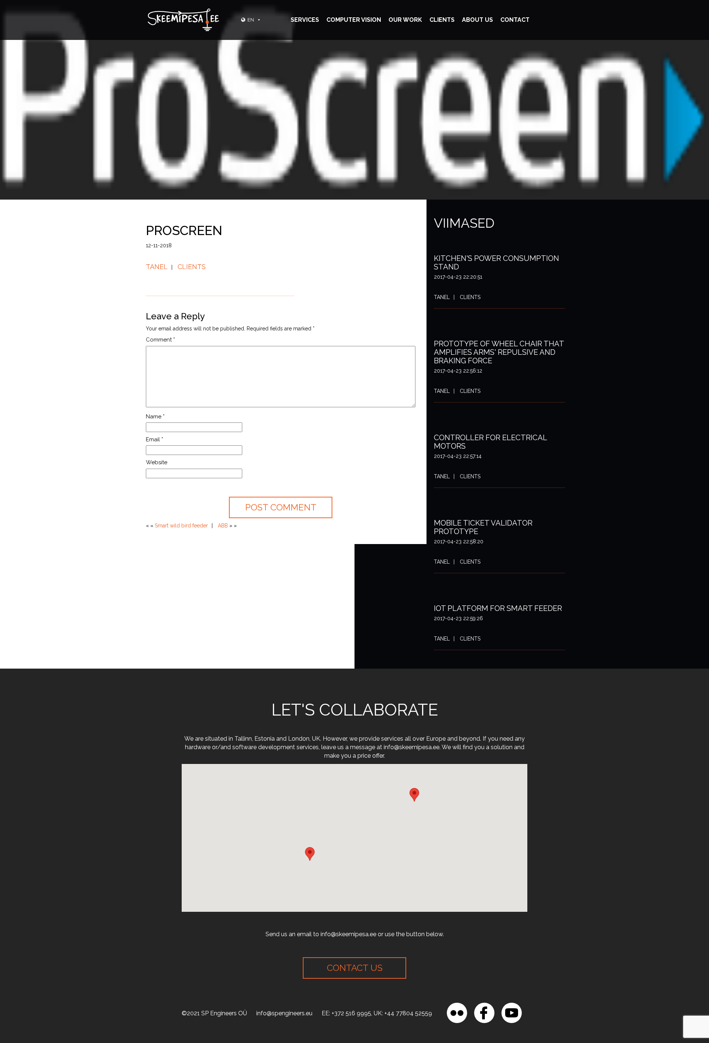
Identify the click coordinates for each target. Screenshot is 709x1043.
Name (155, 416)
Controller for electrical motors (490, 442)
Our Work (405, 19)
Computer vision (353, 19)
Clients (442, 19)
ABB (223, 526)
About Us (477, 19)
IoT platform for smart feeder (498, 608)
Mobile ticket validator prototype (483, 527)
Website (156, 462)
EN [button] (250, 20)
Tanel (157, 267)
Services (305, 19)
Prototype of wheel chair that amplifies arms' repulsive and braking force (499, 352)
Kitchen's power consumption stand (496, 262)
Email (154, 439)
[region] (96, 989)
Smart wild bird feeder (181, 526)
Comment (160, 339)
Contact (515, 19)
